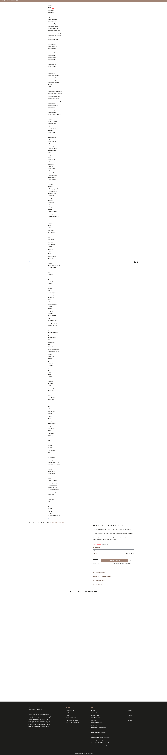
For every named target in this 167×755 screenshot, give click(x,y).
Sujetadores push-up (52, 44)
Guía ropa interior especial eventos (98, 727)
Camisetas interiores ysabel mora (54, 218)
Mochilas (49, 459)
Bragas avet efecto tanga (53, 188)
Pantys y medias (51, 293)
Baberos (49, 440)
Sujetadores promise (52, 108)
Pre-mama (50, 84)
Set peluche (50, 435)
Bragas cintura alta (51, 143)
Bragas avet (50, 186)
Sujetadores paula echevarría (54, 116)
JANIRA (49, 503)
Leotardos (50, 290)
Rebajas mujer (50, 13)
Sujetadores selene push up (53, 94)
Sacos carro (50, 455)
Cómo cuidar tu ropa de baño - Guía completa (100, 737)
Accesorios (50, 119)
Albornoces (50, 276)
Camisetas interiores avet (53, 214)
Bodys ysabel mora (51, 235)
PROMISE (50, 508)
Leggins (49, 301)
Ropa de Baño (51, 356)
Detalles (96, 569)
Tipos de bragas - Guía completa (98, 740)
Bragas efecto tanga (52, 150)
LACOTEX (50, 506)
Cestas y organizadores (52, 448)
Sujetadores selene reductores (54, 96)
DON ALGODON (51, 499)
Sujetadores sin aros (52, 48)
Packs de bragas (51, 173)
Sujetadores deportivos (52, 24)
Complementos (51, 433)
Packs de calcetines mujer (53, 286)
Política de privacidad (95, 712)
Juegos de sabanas (52, 431)
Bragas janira (50, 200)
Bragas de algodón (51, 130)
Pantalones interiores (52, 325)
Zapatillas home (51, 268)
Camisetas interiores (52, 327)
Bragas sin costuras (52, 137)
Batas (49, 272)
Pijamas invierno (51, 258)
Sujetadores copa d (52, 60)
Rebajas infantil (51, 12)
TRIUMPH (50, 511)
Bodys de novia (51, 230)
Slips (49, 318)
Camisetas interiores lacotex (53, 216)
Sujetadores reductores (53, 80)
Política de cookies (95, 715)
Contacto (130, 720)
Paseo (49, 452)
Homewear (50, 329)
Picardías (49, 225)
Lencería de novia (94, 730)
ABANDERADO (51, 494)
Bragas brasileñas (51, 164)
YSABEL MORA (51, 513)
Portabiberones (51, 443)
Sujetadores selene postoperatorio (55, 93)
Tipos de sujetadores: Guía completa (98, 732)
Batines (49, 339)
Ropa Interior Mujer (70, 710)
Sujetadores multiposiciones (53, 31)
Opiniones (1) (97, 584)
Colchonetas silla (51, 457)
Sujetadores (50, 381)
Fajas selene (50, 242)
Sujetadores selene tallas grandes (55, 101)
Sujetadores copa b (52, 53)
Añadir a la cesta (115, 560)
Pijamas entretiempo (52, 256)
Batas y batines (51, 399)
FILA (49, 501)
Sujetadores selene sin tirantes (54, 99)
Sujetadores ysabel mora (53, 105)
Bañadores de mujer (70, 712)
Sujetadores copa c (52, 57)
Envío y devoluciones (95, 717)
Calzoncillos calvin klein (52, 323)
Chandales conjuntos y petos (54, 464)
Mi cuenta (130, 710)
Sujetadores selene (52, 89)
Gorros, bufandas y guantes (53, 351)
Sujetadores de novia (52, 73)
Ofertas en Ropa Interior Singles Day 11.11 (100, 745)
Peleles (49, 420)
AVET (49, 496)
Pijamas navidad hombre (53, 332)
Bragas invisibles (51, 146)
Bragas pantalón (51, 161)
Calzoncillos (50, 313)
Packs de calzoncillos (52, 315)
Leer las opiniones (118, 564)
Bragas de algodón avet (52, 189)
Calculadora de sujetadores (96, 722)
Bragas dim (50, 207)
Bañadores (50, 358)
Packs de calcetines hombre (53, 349)
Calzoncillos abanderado (53, 322)
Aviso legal (93, 710)
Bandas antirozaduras (52, 304)
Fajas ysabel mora (51, 244)
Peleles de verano (51, 421)
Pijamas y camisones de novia (54, 265)
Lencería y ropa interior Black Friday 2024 (100, 742)
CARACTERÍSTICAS (99, 572)
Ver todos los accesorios (53, 489)
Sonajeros (50, 445)
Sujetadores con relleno (52, 41)
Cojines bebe (50, 442)
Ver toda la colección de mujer (72, 722)
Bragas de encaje (51, 134)
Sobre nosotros (94, 725)
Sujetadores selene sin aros (53, 98)
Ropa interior (51, 311)
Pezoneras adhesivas (52, 123)
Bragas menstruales (52, 177)
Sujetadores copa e (52, 64)
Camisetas (50, 213)
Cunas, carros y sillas (52, 453)
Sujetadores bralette (52, 21)
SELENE (49, 510)
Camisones (50, 263)
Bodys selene (50, 233)
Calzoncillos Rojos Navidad (72, 720)
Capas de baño (51, 428)
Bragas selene (51, 204)
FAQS (129, 717)
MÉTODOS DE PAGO (99, 580)
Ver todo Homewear (52, 401)
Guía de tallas (129, 553)
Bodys (49, 406)
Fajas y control (51, 239)
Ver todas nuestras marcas (54, 515)
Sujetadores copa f (51, 68)
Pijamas (49, 253)
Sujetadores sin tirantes (53, 28)
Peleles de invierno (52, 423)
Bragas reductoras (51, 180)
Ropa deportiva (51, 297)
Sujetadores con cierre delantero (54, 35)
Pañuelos (50, 308)
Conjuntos (50, 247)
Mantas (49, 279)
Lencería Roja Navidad (71, 717)
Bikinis (67, 715)
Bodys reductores (51, 232)
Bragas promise (51, 196)
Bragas (49, 374)
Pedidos (130, 715)
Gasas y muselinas (51, 450)
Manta (49, 344)
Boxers (49, 316)
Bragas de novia (51, 170)
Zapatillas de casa (51, 342)
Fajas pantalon (51, 240)
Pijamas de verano (51, 254)
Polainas (49, 409)
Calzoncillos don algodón (53, 320)
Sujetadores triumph (52, 112)
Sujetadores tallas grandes (53, 77)
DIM (49, 498)
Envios (129, 712)
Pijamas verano (51, 392)
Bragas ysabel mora (52, 193)
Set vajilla (50, 447)
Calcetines (50, 284)
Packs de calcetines (52, 471)
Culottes (49, 157)
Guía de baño (93, 735)
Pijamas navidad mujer (52, 260)
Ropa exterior (50, 460)
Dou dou (49, 437)
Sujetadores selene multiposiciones (55, 91)
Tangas (49, 153)
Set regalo (50, 438)
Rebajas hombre (51, 10)
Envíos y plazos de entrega (102, 576)
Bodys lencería (51, 228)
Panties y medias (51, 411)
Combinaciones (51, 221)
